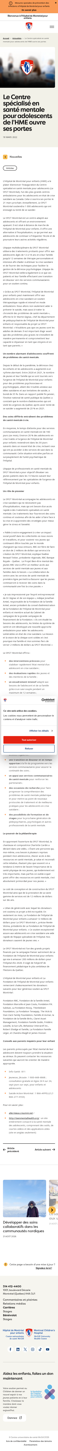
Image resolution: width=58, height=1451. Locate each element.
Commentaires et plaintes (20, 1300)
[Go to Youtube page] (48, 1349)
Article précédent (13, 1150)
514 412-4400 (12, 1286)
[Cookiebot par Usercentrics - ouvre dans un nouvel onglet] (42, 700)
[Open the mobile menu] (52, 26)
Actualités (16, 38)
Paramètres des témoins (40, 1441)
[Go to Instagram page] (33, 1349)
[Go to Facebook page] (10, 1349)
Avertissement (30, 1444)
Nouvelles (16, 157)
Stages (7, 1311)
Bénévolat (10, 1315)
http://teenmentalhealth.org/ (24, 1118)
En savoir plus (29, 10)
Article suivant (43, 1149)
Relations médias (14, 1303)
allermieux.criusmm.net (21, 1113)
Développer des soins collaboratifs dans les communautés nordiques (23, 1226)
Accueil (6, 38)
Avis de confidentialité (16, 1441)
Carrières (9, 1307)
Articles (10, 168)
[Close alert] (56, 3)
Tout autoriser (29, 740)
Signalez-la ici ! (44, 1268)
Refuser (29, 748)
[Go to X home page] (25, 1349)
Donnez (12, 1418)
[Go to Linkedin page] (18, 1349)
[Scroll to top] (52, 1432)
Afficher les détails (39, 730)
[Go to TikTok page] (40, 1349)
